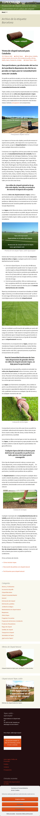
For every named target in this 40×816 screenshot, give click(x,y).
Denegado (20, 804)
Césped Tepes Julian (30, 60)
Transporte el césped (8, 632)
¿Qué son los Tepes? (7, 638)
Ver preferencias (20, 809)
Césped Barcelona (7, 592)
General (4, 598)
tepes (7, 60)
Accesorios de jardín (7, 589)
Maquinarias (5, 612)
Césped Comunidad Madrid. (9, 595)
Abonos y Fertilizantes (8, 586)
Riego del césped (7, 627)
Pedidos (6, 764)
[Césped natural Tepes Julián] (20, 691)
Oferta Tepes (19, 56)
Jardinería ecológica (7, 607)
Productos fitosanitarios (8, 624)
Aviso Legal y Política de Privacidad (24, 813)
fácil (19, 58)
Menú (3, 12)
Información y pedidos (8, 604)
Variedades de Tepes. (8, 635)
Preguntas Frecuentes (8, 618)
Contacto (6, 767)
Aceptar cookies (20, 799)
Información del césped (8, 601)
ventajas (19, 60)
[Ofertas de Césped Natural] (20, 658)
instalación (24, 58)
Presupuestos (8, 770)
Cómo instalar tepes (9, 562)
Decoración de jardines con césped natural (16, 567)
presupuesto (16, 103)
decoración (14, 58)
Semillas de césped (7, 629)
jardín (29, 58)
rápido (3, 60)
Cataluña (35, 56)
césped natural (6, 58)
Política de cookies (11, 813)
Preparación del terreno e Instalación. (12, 621)
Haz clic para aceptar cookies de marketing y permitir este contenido (12, 743)
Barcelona (29, 56)
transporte (13, 60)
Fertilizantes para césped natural (13, 571)
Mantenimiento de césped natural (11, 609)
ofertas (33, 58)
